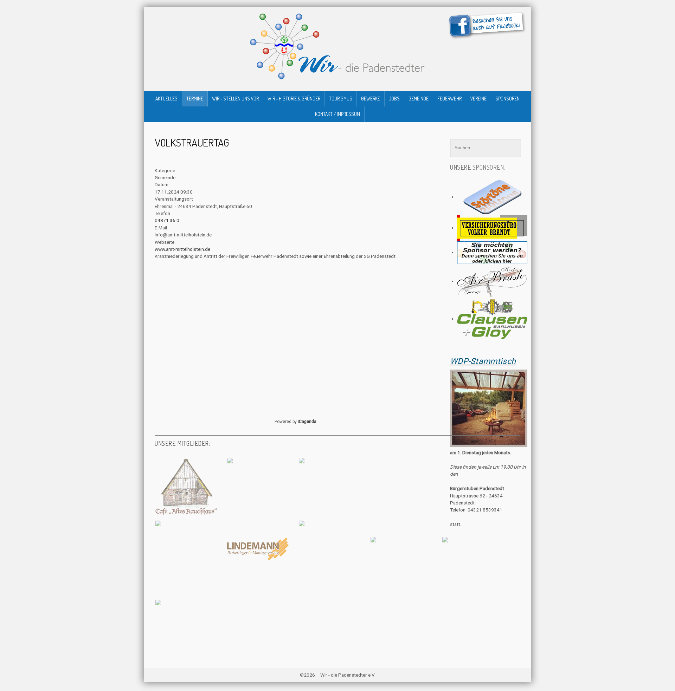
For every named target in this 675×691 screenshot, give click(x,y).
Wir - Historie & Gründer (294, 99)
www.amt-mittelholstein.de (182, 249)
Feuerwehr (449, 99)
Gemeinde (419, 99)
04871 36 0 (167, 220)
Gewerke (370, 99)
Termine (194, 99)
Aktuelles (166, 99)
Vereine (478, 99)
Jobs (394, 99)
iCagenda (307, 421)
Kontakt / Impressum (337, 114)
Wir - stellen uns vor (235, 99)
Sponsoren (507, 99)
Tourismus (340, 99)
